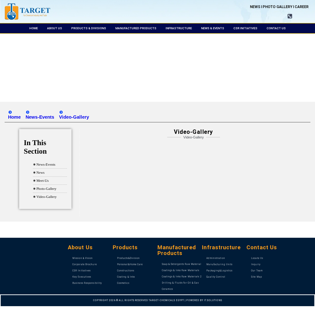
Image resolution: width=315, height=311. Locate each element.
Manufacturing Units (219, 264)
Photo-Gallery (46, 189)
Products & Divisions (88, 28)
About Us (54, 28)
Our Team (257, 270)
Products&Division (128, 258)
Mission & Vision (82, 258)
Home (33, 28)
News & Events (212, 28)
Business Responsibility (87, 283)
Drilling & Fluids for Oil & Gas (180, 283)
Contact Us (276, 28)
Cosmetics (123, 283)
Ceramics (167, 289)
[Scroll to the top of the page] (1, 309)
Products (125, 247)
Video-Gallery (46, 197)
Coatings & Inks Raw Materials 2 (182, 276)
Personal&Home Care (130, 264)
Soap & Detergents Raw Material (182, 264)
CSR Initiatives (245, 28)
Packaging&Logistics (219, 270)
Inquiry (256, 264)
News (40, 172)
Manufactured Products (135, 28)
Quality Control (215, 277)
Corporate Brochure (84, 264)
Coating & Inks (126, 277)
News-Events (45, 164)
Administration (215, 258)
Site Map (256, 277)
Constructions (125, 270)
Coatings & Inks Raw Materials (180, 270)
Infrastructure (179, 28)
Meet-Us (42, 180)
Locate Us (257, 258)
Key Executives (81, 277)
